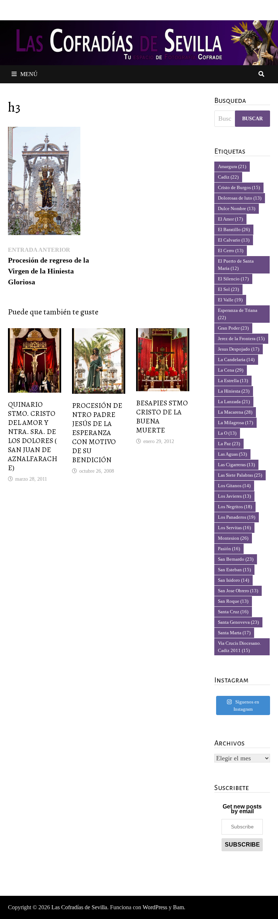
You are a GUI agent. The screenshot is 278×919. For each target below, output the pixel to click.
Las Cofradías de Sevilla (79, 907)
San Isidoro (233, 580)
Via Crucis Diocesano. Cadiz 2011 (239, 646)
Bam (178, 907)
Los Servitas (234, 527)
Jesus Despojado (238, 349)
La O (227, 433)
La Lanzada (234, 401)
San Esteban (234, 569)
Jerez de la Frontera (241, 338)
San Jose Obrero (238, 590)
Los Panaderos (236, 517)
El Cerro (230, 250)
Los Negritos (235, 506)
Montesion (233, 538)
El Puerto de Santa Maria (236, 264)
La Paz (229, 443)
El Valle (230, 299)
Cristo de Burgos (239, 187)
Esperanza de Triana (237, 314)
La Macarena (235, 412)
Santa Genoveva (238, 622)
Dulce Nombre (236, 208)
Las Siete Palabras (240, 475)
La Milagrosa (235, 422)
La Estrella (233, 380)
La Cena (230, 370)
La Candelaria (236, 359)
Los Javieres (234, 496)
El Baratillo (234, 229)
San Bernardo (235, 559)
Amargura (232, 166)
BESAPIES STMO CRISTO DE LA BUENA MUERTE (162, 416)
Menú (29, 74)
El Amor (230, 219)
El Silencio (233, 278)
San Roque (233, 601)
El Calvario (233, 240)
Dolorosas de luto (239, 198)
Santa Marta (234, 632)
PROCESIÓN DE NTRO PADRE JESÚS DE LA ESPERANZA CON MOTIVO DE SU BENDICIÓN (97, 433)
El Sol (228, 289)
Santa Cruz (233, 611)
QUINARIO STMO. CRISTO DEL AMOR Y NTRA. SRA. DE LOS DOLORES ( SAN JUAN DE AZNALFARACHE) (32, 436)
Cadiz (228, 177)
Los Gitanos (234, 485)
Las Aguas (232, 454)
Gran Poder (233, 328)
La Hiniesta (233, 391)
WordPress (155, 907)
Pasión (229, 548)
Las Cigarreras (236, 464)
